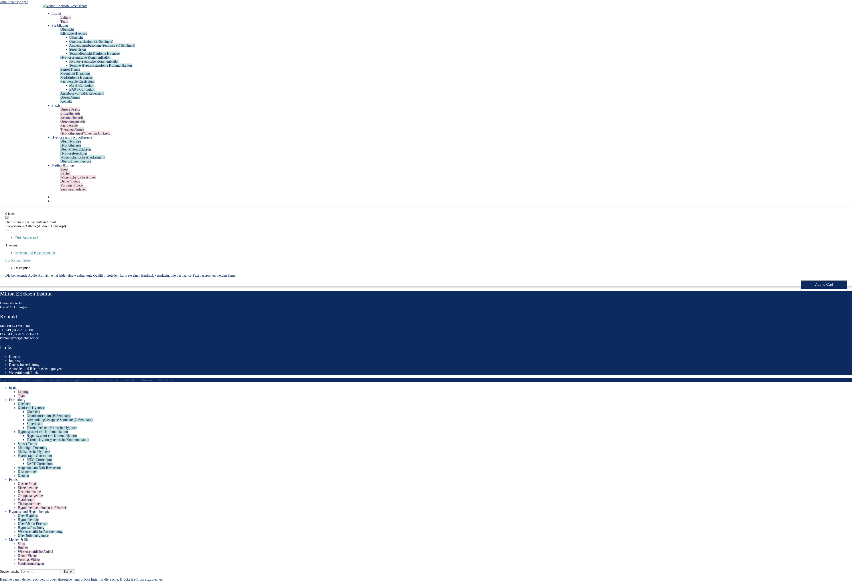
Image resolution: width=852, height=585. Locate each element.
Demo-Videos (70, 181)
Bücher (65, 173)
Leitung (65, 17)
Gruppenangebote (72, 121)
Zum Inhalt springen (14, 2)
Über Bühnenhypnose (75, 161)
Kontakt (66, 101)
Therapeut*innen (72, 129)
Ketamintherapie (71, 117)
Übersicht (67, 29)
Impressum (16, 361)
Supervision (77, 49)
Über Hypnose (70, 141)
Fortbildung (59, 25)
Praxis (55, 105)
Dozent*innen (70, 97)
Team (64, 21)
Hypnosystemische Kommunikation (85, 57)
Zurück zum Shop (18, 260)
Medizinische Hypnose (76, 77)
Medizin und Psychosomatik (35, 253)
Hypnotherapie (70, 145)
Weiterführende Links (24, 373)
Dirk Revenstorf (26, 238)
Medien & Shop (62, 165)
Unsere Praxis (70, 109)
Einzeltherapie (70, 113)
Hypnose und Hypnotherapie (71, 137)
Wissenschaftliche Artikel (78, 177)
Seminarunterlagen (73, 189)
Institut (56, 13)
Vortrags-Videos (71, 185)
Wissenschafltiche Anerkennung (82, 157)
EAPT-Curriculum (82, 89)
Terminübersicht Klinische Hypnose (94, 53)
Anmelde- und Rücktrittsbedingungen (35, 369)
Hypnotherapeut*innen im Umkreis (85, 133)
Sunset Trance (70, 69)
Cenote (113, 380)
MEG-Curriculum (81, 85)
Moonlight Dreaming (75, 73)
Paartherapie (69, 125)
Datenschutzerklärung (24, 365)
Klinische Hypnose (73, 33)
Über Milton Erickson (75, 149)
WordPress (166, 380)
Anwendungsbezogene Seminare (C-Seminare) (102, 45)
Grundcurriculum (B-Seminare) (91, 41)
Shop (64, 169)
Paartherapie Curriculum (77, 81)
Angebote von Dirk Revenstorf (82, 93)
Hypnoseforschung (73, 153)
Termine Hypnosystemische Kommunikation (100, 65)
